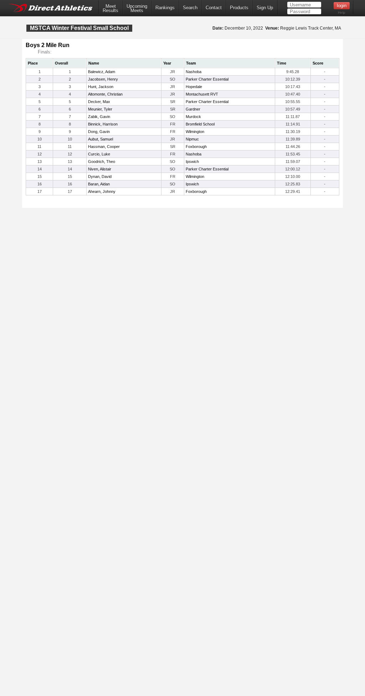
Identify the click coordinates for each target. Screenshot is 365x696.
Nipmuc (192, 139)
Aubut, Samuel (100, 139)
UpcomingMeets (137, 9)
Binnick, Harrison (103, 124)
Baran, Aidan (99, 184)
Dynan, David (100, 176)
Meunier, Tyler (100, 109)
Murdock (193, 116)
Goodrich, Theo (101, 161)
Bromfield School (200, 124)
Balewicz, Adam (101, 72)
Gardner (193, 109)
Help (341, 13)
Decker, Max (99, 101)
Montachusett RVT (202, 94)
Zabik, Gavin (99, 116)
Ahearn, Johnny (101, 191)
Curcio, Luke (99, 154)
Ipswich (192, 161)
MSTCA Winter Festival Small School (79, 28)
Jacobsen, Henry (103, 79)
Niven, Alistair (99, 169)
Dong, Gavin (99, 131)
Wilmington (195, 131)
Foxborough (196, 146)
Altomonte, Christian (105, 94)
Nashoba (193, 72)
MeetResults (110, 9)
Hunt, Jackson (100, 87)
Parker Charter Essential (207, 79)
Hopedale (194, 87)
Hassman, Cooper (104, 146)
